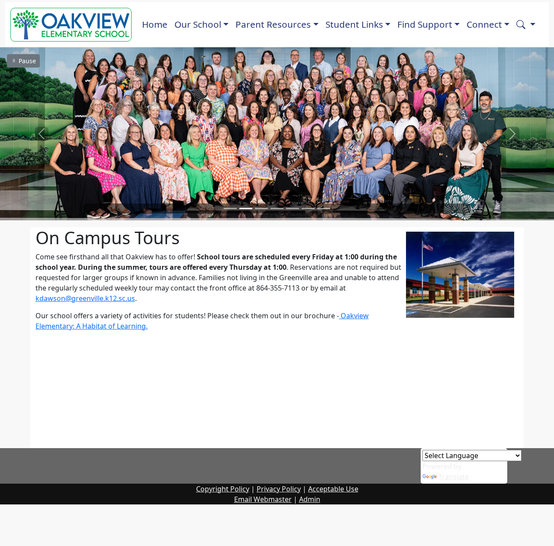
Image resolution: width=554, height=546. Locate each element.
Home (154, 24)
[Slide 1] (230, 208)
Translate (453, 476)
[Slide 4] (277, 208)
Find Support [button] (424, 24)
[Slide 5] (292, 208)
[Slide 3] (261, 208)
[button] (525, 24)
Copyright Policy (222, 489)
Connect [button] (484, 24)
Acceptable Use (333, 489)
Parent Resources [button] (273, 24)
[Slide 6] (308, 208)
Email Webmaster (263, 499)
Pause (26, 61)
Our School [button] (197, 24)
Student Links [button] (354, 24)
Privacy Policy (279, 489)
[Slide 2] (245, 208)
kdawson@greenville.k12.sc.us (85, 298)
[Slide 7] (323, 208)
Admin (309, 499)
